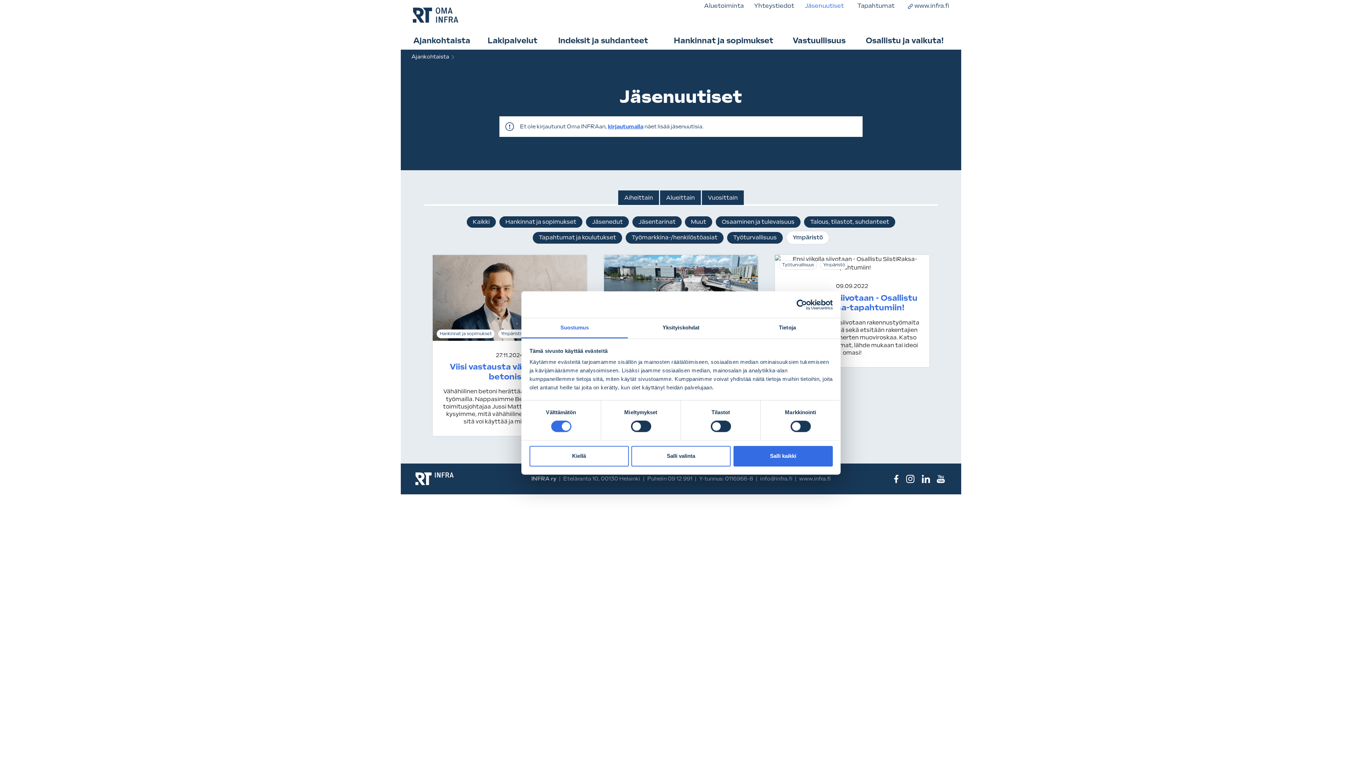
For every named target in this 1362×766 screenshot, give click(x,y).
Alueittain (680, 197)
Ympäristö (808, 237)
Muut (698, 221)
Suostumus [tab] (574, 327)
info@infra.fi (776, 479)
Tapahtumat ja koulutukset (577, 237)
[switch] (641, 426)
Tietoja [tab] (787, 327)
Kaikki (481, 221)
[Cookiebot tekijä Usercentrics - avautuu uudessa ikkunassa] (802, 304)
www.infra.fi (931, 5)
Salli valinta (681, 456)
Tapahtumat (876, 5)
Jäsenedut (607, 221)
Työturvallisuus (755, 237)
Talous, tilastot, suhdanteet (849, 221)
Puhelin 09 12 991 (669, 479)
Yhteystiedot (774, 5)
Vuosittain (723, 197)
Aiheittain (638, 197)
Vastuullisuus (819, 40)
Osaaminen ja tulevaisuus (758, 221)
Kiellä (579, 456)
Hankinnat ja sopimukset (723, 40)
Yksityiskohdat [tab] (681, 327)
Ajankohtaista (441, 40)
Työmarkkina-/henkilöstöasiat (675, 237)
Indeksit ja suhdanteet (603, 40)
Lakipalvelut (512, 40)
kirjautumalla (625, 126)
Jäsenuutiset (824, 5)
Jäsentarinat (657, 221)
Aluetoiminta (724, 5)
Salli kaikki (783, 456)
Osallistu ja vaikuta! (905, 40)
